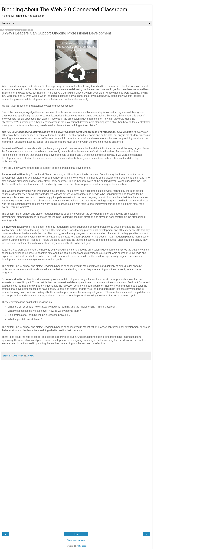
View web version (76, 540)
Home (76, 534)
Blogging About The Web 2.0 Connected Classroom (64, 9)
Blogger (82, 546)
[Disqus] (76, 401)
